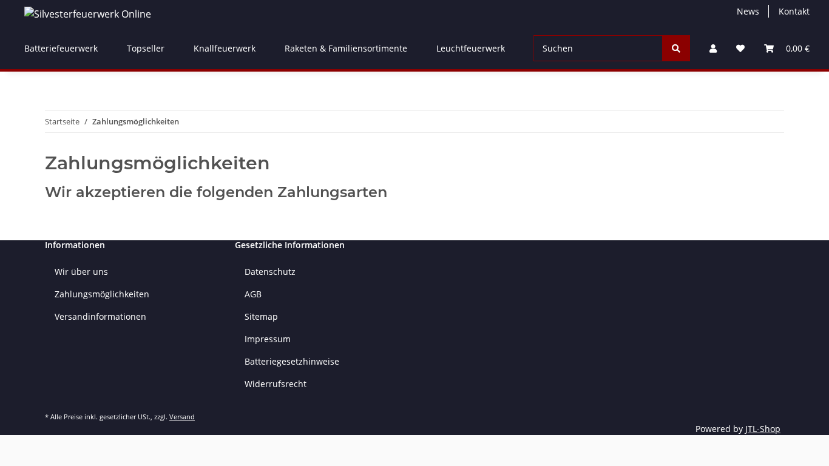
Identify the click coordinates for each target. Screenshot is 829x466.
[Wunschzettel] (740, 48)
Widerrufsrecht (275, 384)
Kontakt (794, 11)
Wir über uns (81, 271)
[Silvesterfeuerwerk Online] (87, 13)
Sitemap (261, 316)
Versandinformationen (100, 316)
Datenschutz (270, 271)
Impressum (268, 339)
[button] (713, 48)
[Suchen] (676, 48)
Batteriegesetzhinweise (292, 361)
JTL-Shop (762, 428)
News (748, 11)
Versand (182, 416)
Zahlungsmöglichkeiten (102, 294)
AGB (253, 294)
